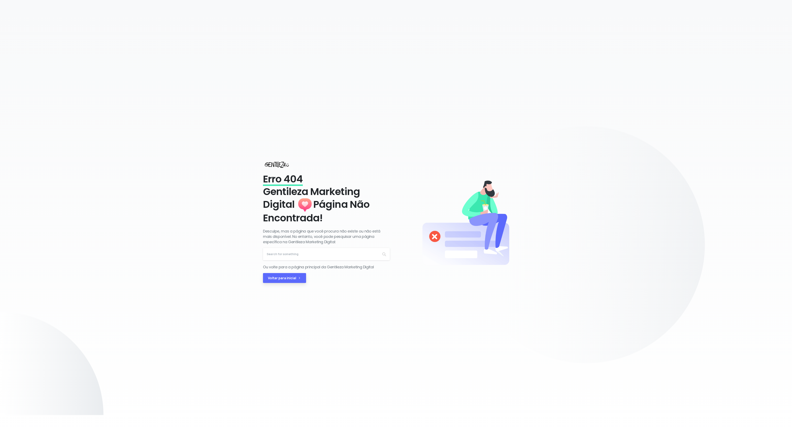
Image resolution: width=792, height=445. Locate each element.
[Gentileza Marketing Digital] (280, 164)
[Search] (384, 254)
